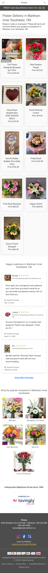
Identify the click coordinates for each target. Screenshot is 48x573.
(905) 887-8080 (24, 525)
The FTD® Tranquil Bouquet (21, 315)
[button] (42, 567)
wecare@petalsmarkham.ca (24, 528)
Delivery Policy (24, 567)
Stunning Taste (16, 348)
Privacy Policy (21, 564)
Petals (24, 3)
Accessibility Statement (37, 564)
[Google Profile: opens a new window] (29, 536)
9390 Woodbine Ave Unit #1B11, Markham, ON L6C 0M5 (24, 522)
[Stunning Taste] (7, 348)
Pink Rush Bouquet (18, 278)
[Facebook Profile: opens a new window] (24, 536)
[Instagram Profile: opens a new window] (18, 536)
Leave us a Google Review (24, 544)
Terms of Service (7, 564)
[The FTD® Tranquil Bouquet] (7, 314)
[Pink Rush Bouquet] (7, 278)
